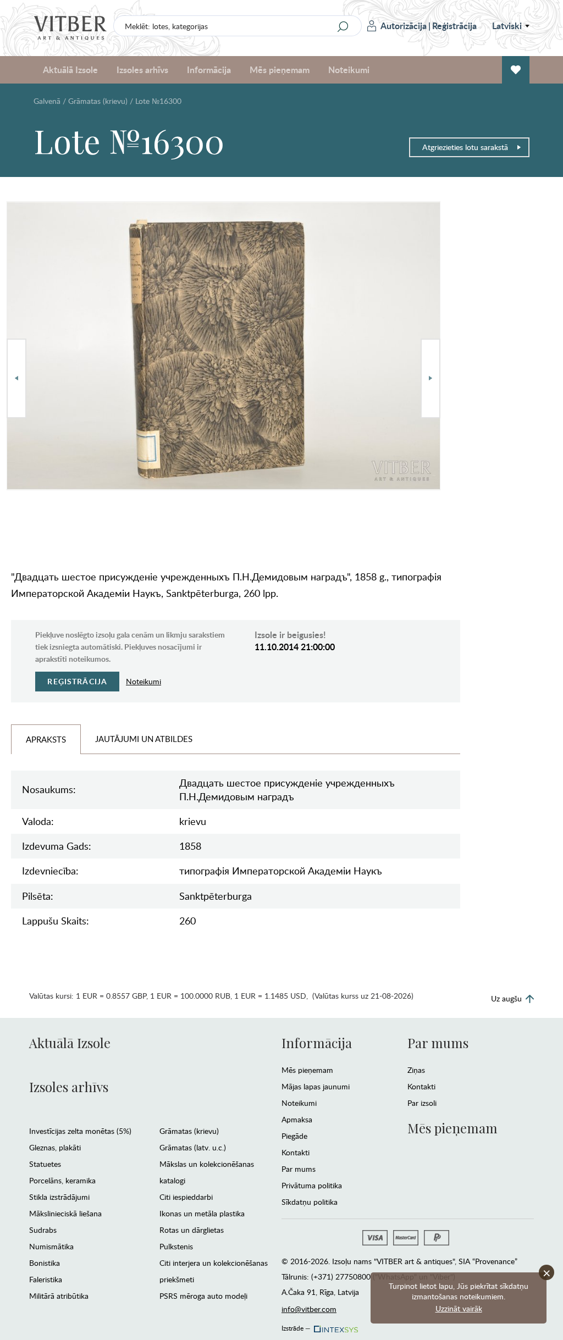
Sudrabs (43, 1230)
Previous (16, 378)
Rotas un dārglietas (191, 1230)
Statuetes (45, 1164)
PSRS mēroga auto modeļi (203, 1296)
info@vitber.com (309, 1309)
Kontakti (296, 1152)
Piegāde (294, 1136)
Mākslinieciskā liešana (65, 1213)
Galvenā (47, 101)
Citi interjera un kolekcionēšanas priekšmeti (213, 1271)
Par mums (299, 1169)
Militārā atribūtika (59, 1296)
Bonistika (44, 1263)
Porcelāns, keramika (62, 1180)
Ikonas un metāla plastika (202, 1213)
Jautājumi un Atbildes (143, 738)
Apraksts (46, 739)
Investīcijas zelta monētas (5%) (80, 1131)
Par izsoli (422, 1103)
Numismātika (51, 1246)
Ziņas (416, 1070)
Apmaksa (297, 1119)
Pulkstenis (176, 1246)
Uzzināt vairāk (458, 1308)
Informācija (317, 1042)
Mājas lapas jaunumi (316, 1086)
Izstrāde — (296, 1326)
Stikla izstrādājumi (59, 1197)
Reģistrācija (454, 25)
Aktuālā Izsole (70, 1042)
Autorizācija (403, 25)
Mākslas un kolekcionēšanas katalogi (206, 1172)
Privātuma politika (312, 1185)
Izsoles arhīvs (68, 1086)
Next (430, 378)
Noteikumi (348, 69)
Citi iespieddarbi (186, 1197)
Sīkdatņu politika (310, 1202)
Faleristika (45, 1279)
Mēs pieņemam (307, 1070)
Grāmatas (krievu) (98, 101)
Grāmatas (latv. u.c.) (192, 1147)
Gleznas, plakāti (55, 1147)
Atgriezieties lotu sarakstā (465, 147)
